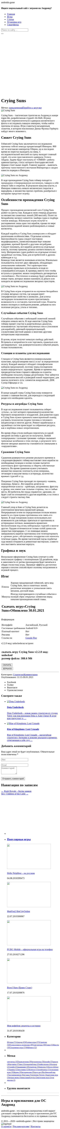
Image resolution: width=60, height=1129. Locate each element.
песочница (23, 1070)
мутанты (15, 1064)
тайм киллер (45, 1064)
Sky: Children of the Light (14, 794)
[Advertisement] (30, 64)
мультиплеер (38, 1062)
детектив (36, 1075)
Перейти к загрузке (32, 107)
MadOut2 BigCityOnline (18, 911)
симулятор (13, 1062)
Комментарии (31, 674)
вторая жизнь (15, 1078)
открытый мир (32, 1064)
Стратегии (18, 674)
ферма (18, 1072)
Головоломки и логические (21, 1045)
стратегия (34, 1067)
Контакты (35, 1126)
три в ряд (39, 1072)
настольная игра (44, 1078)
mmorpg (44, 1067)
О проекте (6, 1126)
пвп (22, 1064)
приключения (15, 107)
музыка (28, 1075)
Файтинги (31, 1048)
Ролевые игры (32, 1042)
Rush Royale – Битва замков (16, 791)
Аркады (21, 1042)
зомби (14, 1067)
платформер (44, 1070)
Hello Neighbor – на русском (21, 873)
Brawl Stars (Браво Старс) (19, 987)
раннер (14, 1070)
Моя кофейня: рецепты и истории (23, 1025)
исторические (28, 1072)
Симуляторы (39, 1045)
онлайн (49, 1062)
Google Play (31, 638)
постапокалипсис (16, 1075)
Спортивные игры (18, 1048)
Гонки (49, 1045)
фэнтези (33, 1070)
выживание (23, 1067)
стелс (44, 1075)
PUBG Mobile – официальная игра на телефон (30, 949)
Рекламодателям (21, 1126)
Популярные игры (19, 839)
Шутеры (11, 1042)
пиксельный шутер (29, 1078)
